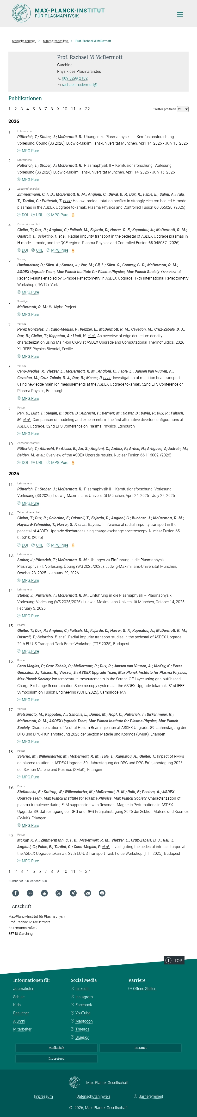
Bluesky (82, 1037)
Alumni (19, 1021)
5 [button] (33, 109)
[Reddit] (44, 893)
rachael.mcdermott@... (81, 84)
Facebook (83, 1005)
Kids (17, 1005)
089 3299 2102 (75, 78)
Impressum (43, 1096)
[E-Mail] (87, 893)
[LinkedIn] (30, 893)
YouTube (82, 1013)
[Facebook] (15, 893)
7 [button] (45, 109)
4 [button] (27, 109)
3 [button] (21, 109)
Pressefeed (56, 1058)
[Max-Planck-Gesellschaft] (77, 1082)
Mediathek (56, 1048)
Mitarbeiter (22, 1029)
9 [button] (57, 109)
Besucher (21, 1013)
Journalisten (23, 988)
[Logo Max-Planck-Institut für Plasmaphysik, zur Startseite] (90, 13)
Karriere (137, 980)
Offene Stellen (144, 988)
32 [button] (87, 109)
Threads (82, 1029)
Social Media (84, 980)
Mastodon (84, 1021)
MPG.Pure (30, 150)
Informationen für (31, 980)
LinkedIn (82, 988)
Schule (19, 997)
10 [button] (64, 109)
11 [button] (73, 109)
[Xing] (73, 893)
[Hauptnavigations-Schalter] (180, 14)
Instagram (84, 997)
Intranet (141, 1048)
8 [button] (51, 109)
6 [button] (39, 109)
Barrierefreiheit (151, 1096)
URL (39, 215)
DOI (25, 215)
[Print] (102, 893)
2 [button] (15, 109)
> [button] (80, 109)
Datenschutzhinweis (93, 1096)
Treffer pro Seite (165, 109)
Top (178, 960)
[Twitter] (58, 893)
